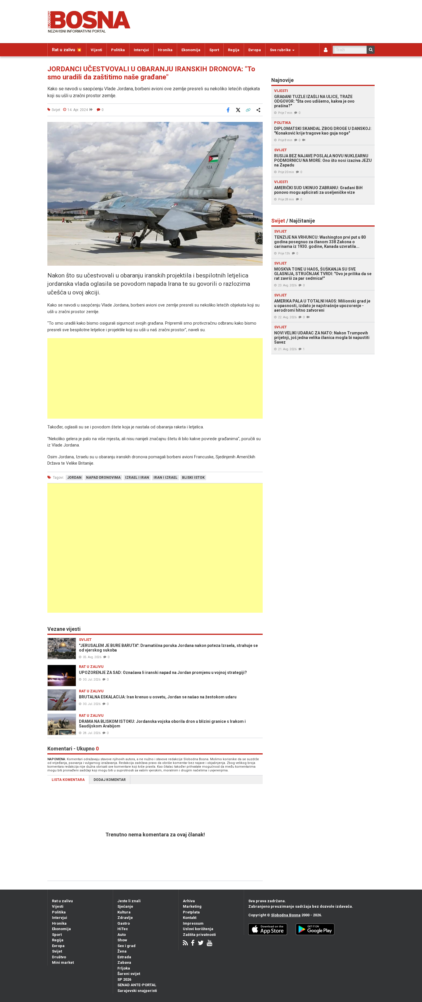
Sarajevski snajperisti (137, 990)
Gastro (123, 923)
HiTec (122, 929)
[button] (257, 127)
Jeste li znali (129, 901)
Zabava (124, 962)
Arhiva (189, 901)
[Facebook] (193, 943)
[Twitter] (201, 943)
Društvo (59, 957)
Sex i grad (126, 946)
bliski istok (193, 478)
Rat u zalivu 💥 (67, 49)
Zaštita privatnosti (199, 934)
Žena (122, 951)
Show (122, 940)
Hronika (165, 50)
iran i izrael (165, 478)
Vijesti (96, 50)
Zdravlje (125, 917)
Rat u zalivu (62, 901)
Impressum (193, 923)
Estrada (124, 957)
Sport (214, 50)
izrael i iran (137, 478)
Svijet (57, 951)
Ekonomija (190, 50)
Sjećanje (125, 906)
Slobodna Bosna (286, 915)
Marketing (192, 906)
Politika (118, 50)
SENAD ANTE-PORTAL (136, 985)
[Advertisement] (155, 378)
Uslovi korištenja (198, 929)
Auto (121, 934)
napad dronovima (103, 478)
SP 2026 (124, 979)
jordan (74, 478)
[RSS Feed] (185, 943)
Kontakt (189, 917)
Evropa (254, 50)
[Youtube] (209, 943)
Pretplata (191, 912)
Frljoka (123, 968)
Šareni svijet (128, 974)
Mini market (63, 962)
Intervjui (141, 50)
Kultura (124, 912)
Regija (233, 50)
